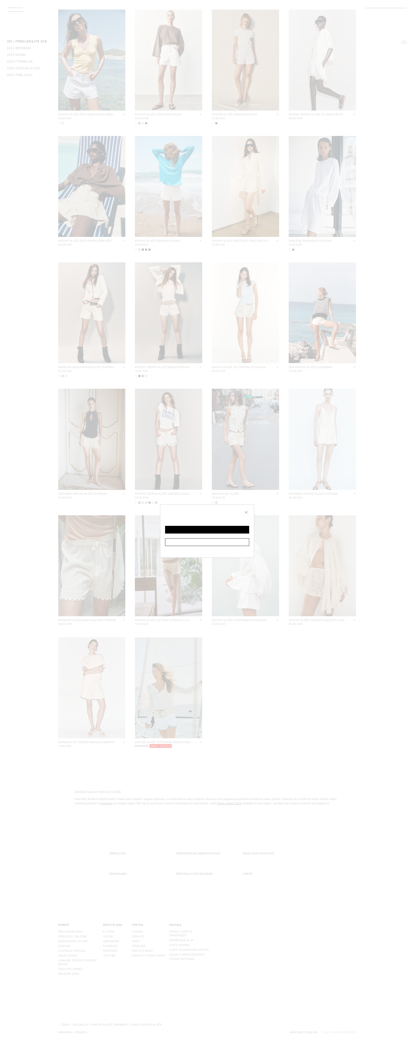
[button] (207, 530)
